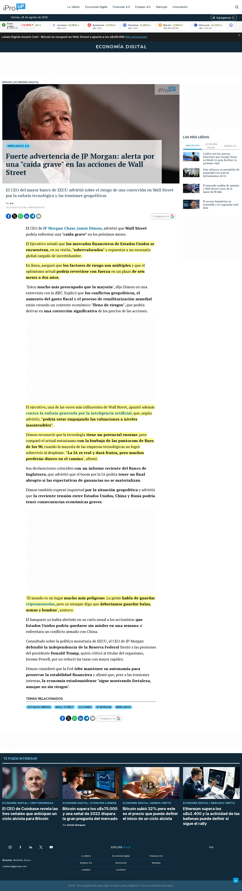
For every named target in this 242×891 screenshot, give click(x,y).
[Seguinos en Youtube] (51, 847)
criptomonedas (40, 603)
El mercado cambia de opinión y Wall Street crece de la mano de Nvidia (221, 189)
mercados (123, 707)
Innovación (180, 7)
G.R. (12, 203)
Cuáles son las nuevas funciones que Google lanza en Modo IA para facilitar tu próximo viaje (220, 158)
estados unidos (39, 707)
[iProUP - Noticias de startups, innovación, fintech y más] (13, 7)
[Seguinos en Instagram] (10, 847)
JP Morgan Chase (59, 228)
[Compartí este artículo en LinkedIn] (26, 216)
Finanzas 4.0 (121, 7)
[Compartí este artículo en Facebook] (8, 216)
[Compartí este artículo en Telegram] (32, 216)
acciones (84, 707)
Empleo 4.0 (142, 7)
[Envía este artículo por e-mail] (38, 216)
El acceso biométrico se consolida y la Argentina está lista (220, 204)
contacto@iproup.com (14, 866)
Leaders (86, 869)
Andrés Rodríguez (76, 825)
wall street (64, 707)
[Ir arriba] (235, 880)
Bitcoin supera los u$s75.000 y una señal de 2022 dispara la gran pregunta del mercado (90, 813)
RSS (211, 847)
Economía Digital (96, 7)
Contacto (121, 869)
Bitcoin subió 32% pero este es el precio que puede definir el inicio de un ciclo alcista (150, 813)
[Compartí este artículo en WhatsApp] (20, 216)
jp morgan (103, 707)
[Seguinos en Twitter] (41, 847)
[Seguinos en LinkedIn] (30, 847)
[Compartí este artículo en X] (14, 216)
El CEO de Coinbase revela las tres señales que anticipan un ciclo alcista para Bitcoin (30, 813)
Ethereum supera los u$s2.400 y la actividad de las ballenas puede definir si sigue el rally (211, 816)
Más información (136, 37)
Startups (161, 7)
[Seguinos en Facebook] (20, 847)
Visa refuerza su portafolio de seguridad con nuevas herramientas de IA (221, 173)
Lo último (73, 7)
